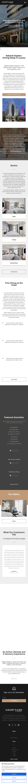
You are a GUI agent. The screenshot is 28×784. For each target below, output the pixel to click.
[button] (25, 2)
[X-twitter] (12, 725)
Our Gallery (14, 494)
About (14, 31)
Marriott (21, 87)
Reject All (14, 781)
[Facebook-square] (9, 725)
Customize (14, 777)
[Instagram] (15, 725)
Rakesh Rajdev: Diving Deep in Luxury (14, 56)
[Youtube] (18, 725)
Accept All (14, 774)
